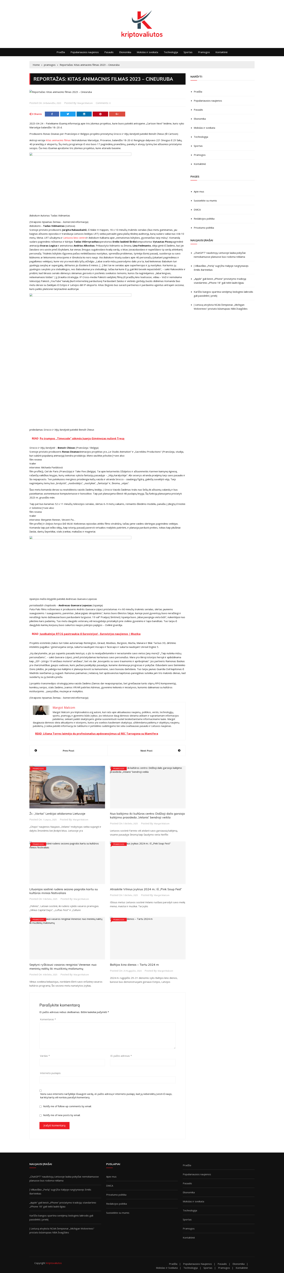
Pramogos (204, 52)
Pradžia (61, 52)
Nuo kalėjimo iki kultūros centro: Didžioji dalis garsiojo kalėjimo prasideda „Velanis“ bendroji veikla (147, 815)
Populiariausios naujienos (85, 52)
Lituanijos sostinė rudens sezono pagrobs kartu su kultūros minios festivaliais (63, 891)
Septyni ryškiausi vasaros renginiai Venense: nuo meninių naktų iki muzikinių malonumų (62, 966)
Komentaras (48, 1019)
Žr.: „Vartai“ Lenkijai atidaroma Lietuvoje (57, 813)
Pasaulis (109, 52)
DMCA (197, 209)
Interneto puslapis (50, 1073)
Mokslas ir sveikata (147, 52)
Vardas (45, 1055)
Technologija (171, 52)
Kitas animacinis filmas (58, 140)
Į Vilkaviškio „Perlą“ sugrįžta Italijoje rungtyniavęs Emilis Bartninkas (221, 267)
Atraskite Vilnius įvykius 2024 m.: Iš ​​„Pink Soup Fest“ (146, 889)
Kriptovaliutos (54, 1263)
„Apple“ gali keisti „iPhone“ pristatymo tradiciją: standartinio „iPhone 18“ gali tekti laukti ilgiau (220, 280)
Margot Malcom (85, 103)
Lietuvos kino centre (74, 237)
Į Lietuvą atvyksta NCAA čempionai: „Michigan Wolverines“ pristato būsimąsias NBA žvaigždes (221, 306)
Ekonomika (125, 52)
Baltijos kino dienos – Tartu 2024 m (134, 965)
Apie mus (199, 191)
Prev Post (68, 750)
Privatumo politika (204, 227)
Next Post (147, 750)
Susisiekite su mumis (205, 200)
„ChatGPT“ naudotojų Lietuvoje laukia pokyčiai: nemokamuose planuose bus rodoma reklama (220, 254)
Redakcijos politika (204, 218)
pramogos (38, 768)
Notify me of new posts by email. (61, 1115)
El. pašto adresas (121, 1055)
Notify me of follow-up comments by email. (67, 1106)
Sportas (188, 52)
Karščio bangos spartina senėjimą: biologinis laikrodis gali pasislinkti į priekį (223, 293)
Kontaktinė (221, 52)
